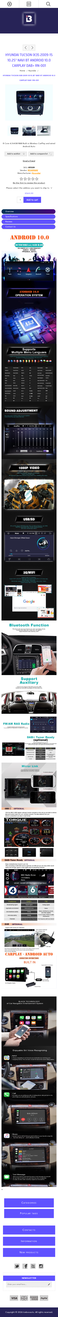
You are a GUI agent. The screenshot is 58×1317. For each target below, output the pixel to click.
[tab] (29, 211)
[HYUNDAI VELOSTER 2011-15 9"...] (32, 48)
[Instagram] (41, 1266)
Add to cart (32, 200)
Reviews (8, 222)
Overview (9, 212)
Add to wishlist (13, 154)
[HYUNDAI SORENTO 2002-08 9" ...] (26, 48)
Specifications (11, 217)
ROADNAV (33, 170)
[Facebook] (25, 1266)
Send (49, 1284)
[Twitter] (17, 1266)
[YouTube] (33, 1266)
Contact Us (10, 227)
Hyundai (36, 173)
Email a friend (29, 161)
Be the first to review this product (29, 183)
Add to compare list (39, 154)
